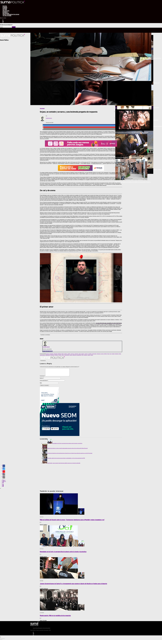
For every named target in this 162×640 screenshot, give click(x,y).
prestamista (78, 355)
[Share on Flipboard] (82, 127)
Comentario (42, 375)
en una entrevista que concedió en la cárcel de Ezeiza (109, 323)
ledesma (116, 353)
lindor (120, 353)
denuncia (98, 353)
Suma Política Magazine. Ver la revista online (41, 628)
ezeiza (102, 353)
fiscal (108, 353)
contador (90, 353)
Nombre (42, 378)
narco (63, 355)
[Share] (1, 638)
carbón (69, 353)
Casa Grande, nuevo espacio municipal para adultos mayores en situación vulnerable (63, 463)
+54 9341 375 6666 (7, 15)
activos (47, 353)
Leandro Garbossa (44, 588)
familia (105, 353)
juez (110, 353)
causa (79, 353)
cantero (65, 353)
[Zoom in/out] (4, 638)
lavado (113, 353)
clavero (82, 353)
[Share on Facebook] (82, 124)
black (63, 353)
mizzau (59, 355)
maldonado (47, 355)
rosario (88, 355)
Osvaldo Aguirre (49, 118)
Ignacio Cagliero (43, 524)
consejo (86, 353)
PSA (82, 355)
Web (41, 382)
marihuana (52, 355)
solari (92, 355)
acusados (51, 353)
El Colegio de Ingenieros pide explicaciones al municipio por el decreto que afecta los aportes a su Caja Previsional (69, 453)
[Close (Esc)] (0, 638)
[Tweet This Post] (82, 126)
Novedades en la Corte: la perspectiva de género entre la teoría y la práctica (67, 443)
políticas (74, 355)
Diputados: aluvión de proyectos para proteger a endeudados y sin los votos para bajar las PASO (66, 458)
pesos (71, 355)
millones (56, 355)
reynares (85, 355)
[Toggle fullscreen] (2, 638)
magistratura (42, 355)
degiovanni (94, 353)
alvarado (55, 353)
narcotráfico (66, 355)
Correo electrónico (44, 380)
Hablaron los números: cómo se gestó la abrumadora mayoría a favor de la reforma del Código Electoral (67, 448)
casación (76, 353)
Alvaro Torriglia (43, 620)
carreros (72, 353)
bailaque (59, 353)
